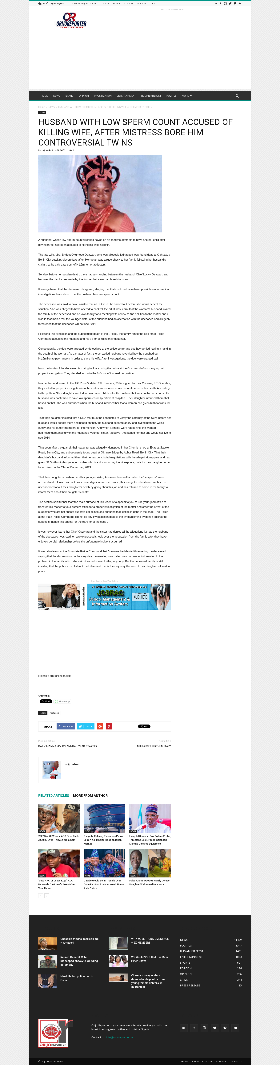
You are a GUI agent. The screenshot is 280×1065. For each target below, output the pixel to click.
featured (54, 712)
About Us (141, 3)
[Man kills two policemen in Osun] (47, 981)
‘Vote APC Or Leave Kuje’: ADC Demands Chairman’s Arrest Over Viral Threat (57, 884)
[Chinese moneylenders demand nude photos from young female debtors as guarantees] (118, 978)
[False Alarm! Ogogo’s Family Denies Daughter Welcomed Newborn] (150, 863)
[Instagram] (225, 3)
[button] (237, 96)
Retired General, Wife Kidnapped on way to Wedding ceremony (79, 961)
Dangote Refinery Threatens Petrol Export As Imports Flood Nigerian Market (103, 840)
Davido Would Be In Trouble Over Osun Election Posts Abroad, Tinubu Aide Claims (104, 884)
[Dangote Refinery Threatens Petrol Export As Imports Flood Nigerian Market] (104, 818)
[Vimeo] (235, 3)
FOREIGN (186, 968)
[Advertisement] (140, 62)
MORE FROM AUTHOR (90, 796)
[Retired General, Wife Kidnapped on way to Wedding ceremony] (47, 961)
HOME (44, 95)
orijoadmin (48, 150)
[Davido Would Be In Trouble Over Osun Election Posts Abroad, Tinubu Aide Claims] (104, 863)
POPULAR (128, 3)
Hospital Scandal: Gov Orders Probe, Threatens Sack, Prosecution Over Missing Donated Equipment (150, 840)
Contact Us (155, 3)
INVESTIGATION (103, 95)
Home (106, 3)
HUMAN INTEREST (151, 95)
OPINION (84, 95)
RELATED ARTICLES (53, 796)
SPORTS (185, 962)
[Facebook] (220, 3)
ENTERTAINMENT (126, 95)
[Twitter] (230, 3)
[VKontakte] (240, 3)
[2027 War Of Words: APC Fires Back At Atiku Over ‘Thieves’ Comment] (59, 818)
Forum (116, 3)
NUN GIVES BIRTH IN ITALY (154, 746)
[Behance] (216, 3)
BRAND (70, 95)
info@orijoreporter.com (120, 1037)
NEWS (56, 95)
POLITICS (171, 95)
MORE (185, 95)
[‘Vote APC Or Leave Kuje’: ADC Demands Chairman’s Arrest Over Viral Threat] (59, 863)
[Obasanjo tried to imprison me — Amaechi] (47, 943)
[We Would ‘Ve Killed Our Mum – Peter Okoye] (118, 961)
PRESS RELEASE (190, 985)
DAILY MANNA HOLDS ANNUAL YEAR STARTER (67, 746)
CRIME (184, 979)
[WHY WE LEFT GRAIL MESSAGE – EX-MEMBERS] (118, 943)
